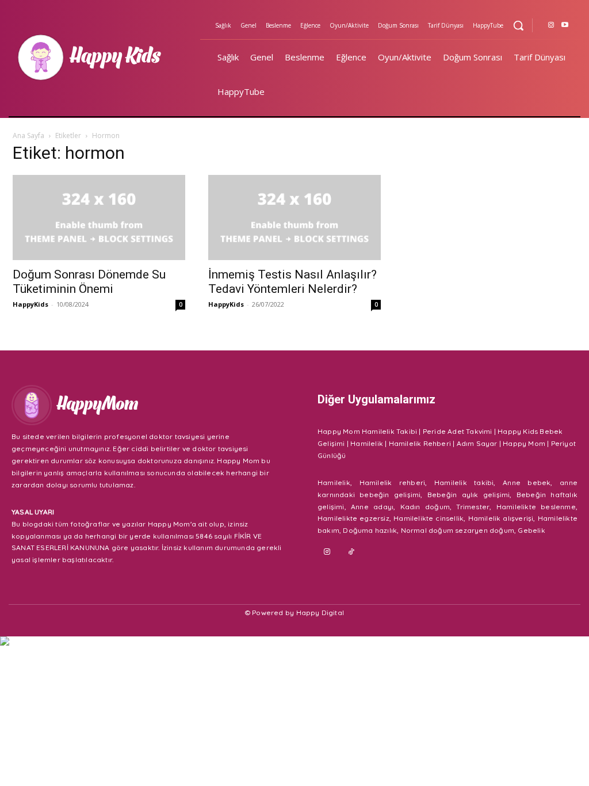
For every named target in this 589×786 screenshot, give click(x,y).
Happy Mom (524, 443)
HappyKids (30, 304)
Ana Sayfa (28, 135)
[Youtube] (565, 25)
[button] (518, 25)
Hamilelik (366, 443)
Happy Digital (320, 612)
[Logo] (105, 57)
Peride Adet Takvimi (457, 431)
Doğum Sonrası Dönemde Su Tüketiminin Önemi (89, 282)
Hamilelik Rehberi (420, 443)
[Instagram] (551, 25)
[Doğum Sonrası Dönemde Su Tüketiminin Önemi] (99, 217)
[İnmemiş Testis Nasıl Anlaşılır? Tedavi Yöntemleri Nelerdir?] (294, 217)
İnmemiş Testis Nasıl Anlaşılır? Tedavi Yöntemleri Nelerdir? (292, 282)
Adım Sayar (477, 443)
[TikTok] (351, 552)
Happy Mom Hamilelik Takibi (367, 431)
